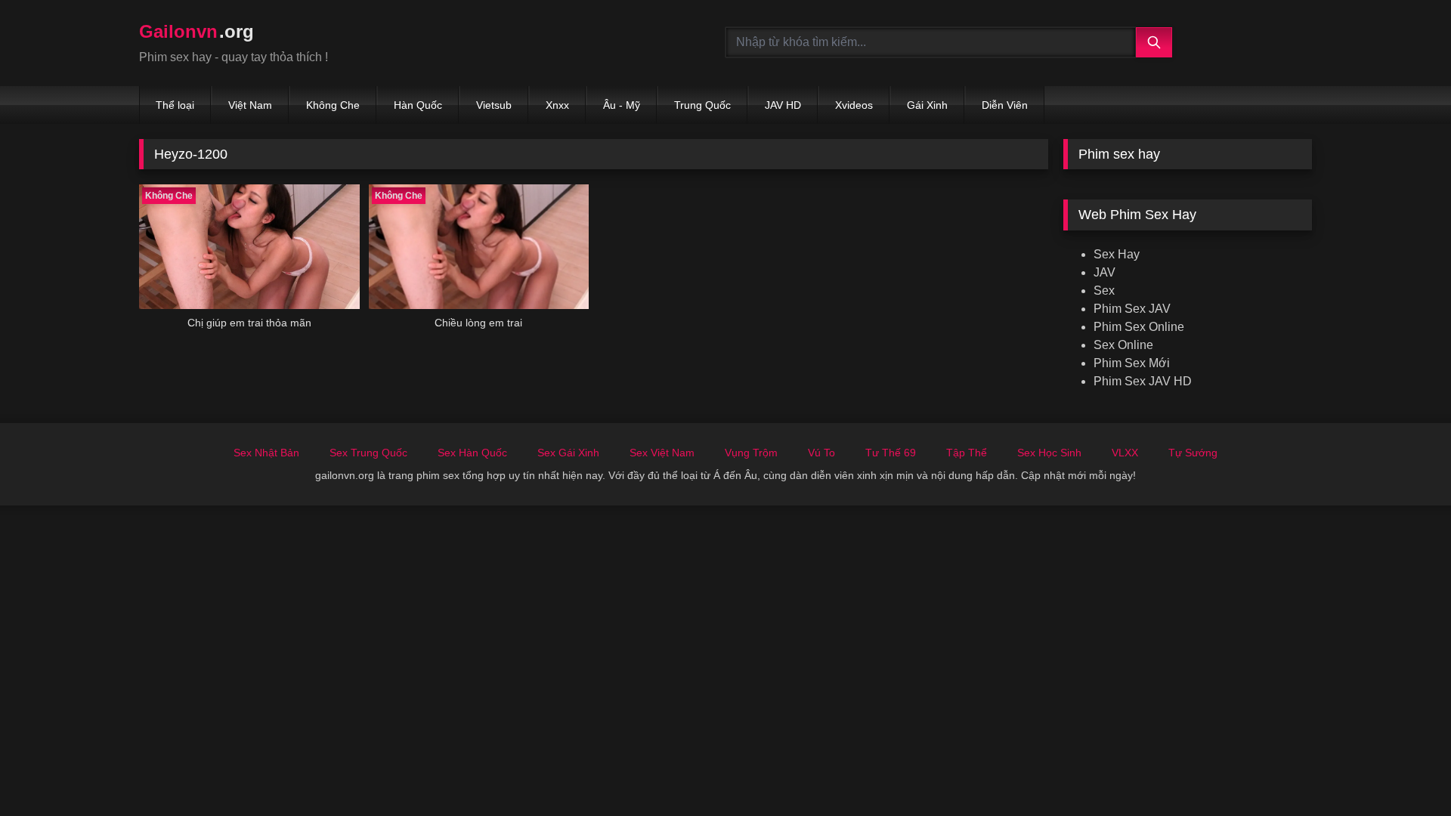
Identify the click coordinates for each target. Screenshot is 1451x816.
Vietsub (494, 105)
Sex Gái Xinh (568, 453)
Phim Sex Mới (1132, 363)
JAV (1104, 272)
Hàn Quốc (418, 105)
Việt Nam (250, 105)
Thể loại (175, 105)
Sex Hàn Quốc (472, 453)
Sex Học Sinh (1049, 453)
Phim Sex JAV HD (1143, 381)
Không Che (333, 105)
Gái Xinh (927, 105)
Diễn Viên (1005, 105)
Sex (1104, 290)
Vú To (821, 453)
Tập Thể (966, 453)
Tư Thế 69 (890, 453)
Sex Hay (1117, 254)
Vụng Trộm (751, 453)
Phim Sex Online (1139, 326)
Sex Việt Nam (662, 453)
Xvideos (854, 105)
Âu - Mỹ (621, 105)
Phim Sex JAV (1132, 308)
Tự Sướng (1192, 453)
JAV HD (783, 105)
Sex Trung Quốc (368, 453)
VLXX (1125, 453)
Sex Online (1123, 344)
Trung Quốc (702, 105)
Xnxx (557, 105)
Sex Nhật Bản (266, 453)
